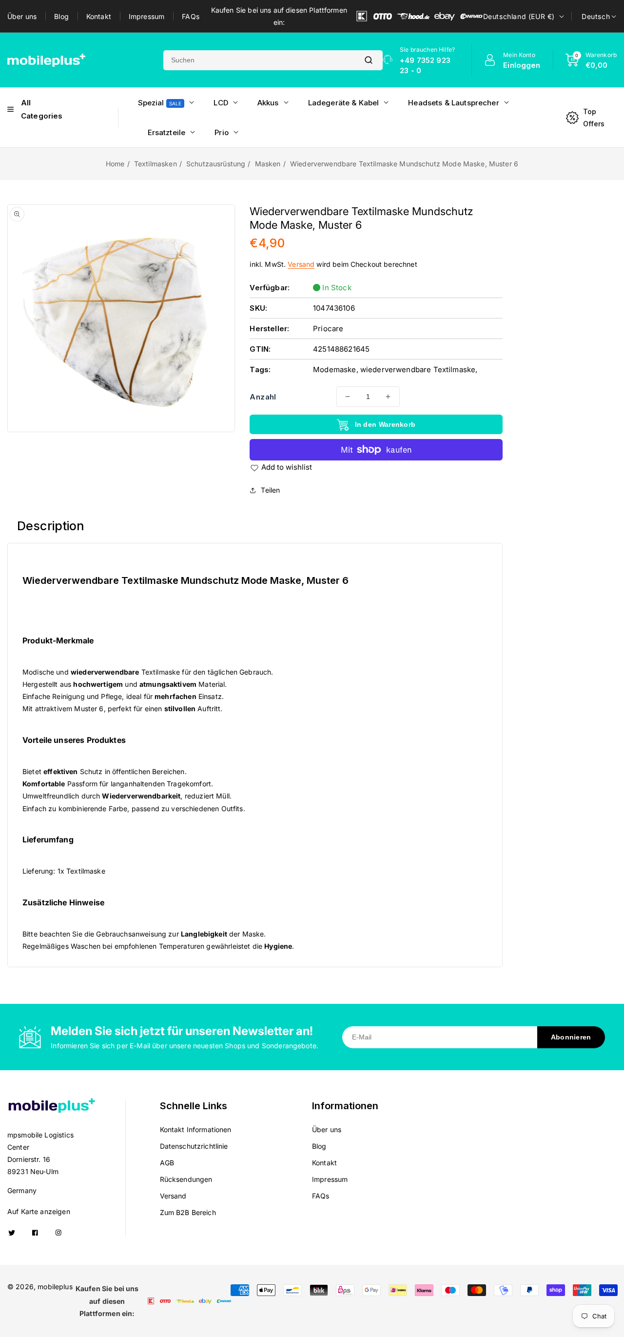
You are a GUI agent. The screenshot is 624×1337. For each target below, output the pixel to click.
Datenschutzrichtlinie (194, 1146)
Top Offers (594, 117)
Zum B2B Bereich (188, 1212)
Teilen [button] (270, 490)
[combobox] (259, 60)
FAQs (190, 16)
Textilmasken (155, 164)
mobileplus (55, 1286)
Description (51, 526)
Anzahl (263, 396)
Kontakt (98, 16)
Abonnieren (571, 1037)
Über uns (22, 16)
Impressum (146, 16)
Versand (301, 264)
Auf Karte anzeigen (38, 1211)
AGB (167, 1162)
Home (115, 164)
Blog (61, 16)
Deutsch (596, 16)
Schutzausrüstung (215, 164)
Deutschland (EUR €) (519, 16)
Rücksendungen (186, 1179)
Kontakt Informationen (196, 1129)
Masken (268, 164)
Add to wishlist (286, 467)
